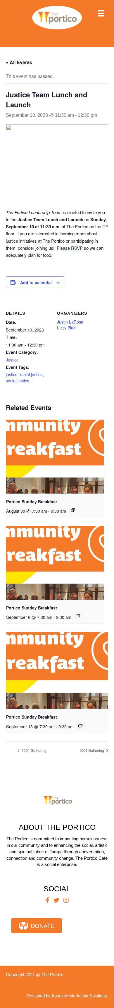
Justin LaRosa (70, 322)
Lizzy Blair (66, 328)
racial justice (31, 374)
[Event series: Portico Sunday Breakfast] (73, 510)
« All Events (19, 62)
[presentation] (55, 457)
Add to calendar (36, 282)
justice (12, 374)
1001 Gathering (33, 750)
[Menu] (101, 13)
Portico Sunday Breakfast (31, 501)
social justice (17, 381)
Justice (12, 360)
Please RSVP (70, 248)
